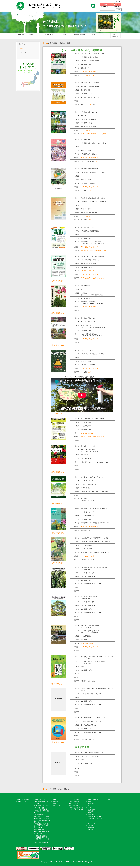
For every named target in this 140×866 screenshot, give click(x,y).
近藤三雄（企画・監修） (88, 321)
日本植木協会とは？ (106, 7)
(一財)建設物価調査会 (87, 515)
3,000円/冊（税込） (87, 580)
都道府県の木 (74, 805)
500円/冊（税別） (86, 361)
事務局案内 (91, 803)
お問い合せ (117, 7)
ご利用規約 (91, 814)
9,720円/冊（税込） (87, 238)
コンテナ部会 (91, 824)
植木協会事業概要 (93, 800)
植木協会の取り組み (41, 800)
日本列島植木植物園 (41, 835)
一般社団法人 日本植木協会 (89, 57)
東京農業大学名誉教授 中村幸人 (91, 86)
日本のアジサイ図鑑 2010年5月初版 (92, 752)
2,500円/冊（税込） (87, 609)
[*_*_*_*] (58, 73)
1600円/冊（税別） (86, 458)
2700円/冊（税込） (86, 488)
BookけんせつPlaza (87, 433)
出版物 (54, 803)
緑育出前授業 (39, 814)
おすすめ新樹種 (74, 801)
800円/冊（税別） (86, 209)
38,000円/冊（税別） (87, 298)
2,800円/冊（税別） (87, 330)
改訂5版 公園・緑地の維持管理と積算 (92, 256)
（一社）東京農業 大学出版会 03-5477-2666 (94, 491)
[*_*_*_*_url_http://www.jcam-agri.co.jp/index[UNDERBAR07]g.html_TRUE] (57, 848)
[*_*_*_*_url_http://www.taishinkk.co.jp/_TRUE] (45, 848)
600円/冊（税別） (86, 150)
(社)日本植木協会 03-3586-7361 (91, 584)
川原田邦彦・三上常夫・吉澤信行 (91, 756)
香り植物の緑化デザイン (88, 318)
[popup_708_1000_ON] (58, 132)
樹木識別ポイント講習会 (42, 816)
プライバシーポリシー (94, 816)
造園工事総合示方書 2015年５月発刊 (92, 418)
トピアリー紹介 (74, 803)
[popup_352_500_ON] (58, 160)
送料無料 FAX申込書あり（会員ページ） (93, 436)
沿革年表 (90, 801)
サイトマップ (117, 1)
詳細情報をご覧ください (88, 530)
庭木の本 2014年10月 (88, 446)
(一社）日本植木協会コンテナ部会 (91, 694)
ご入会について (92, 809)
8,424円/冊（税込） (87, 670)
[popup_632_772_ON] (58, 463)
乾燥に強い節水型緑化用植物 (89, 169)
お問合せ (90, 813)
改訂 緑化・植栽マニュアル (89, 112)
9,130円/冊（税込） (87, 123)
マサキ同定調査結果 (41, 809)
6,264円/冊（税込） (87, 267)
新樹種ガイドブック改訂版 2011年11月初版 (94, 508)
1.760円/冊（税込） (87, 93)
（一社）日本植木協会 (87, 480)
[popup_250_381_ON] (58, 560)
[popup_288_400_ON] (58, 338)
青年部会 (90, 829)
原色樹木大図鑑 (85, 286)
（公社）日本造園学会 (87, 422)
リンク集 (107, 800)
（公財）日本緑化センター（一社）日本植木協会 (95, 541)
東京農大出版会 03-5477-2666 (90, 97)
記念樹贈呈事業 (39, 829)
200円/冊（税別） (86, 179)
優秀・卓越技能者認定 (41, 842)
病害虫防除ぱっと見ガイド (89, 350)
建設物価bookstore (86, 68)
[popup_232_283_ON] (58, 643)
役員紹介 (90, 807)
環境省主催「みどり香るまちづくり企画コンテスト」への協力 (41, 825)
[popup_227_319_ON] (58, 497)
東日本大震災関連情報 (76, 809)
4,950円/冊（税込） (87, 429)
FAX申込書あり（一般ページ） (90, 75)
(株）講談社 (84, 455)
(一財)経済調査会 (86, 426)
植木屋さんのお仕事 (23, 800)
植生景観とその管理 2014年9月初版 (92, 477)
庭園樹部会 (91, 825)
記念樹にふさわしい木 (76, 807)
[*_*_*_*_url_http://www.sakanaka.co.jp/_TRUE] (68, 848)
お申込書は (86, 190)
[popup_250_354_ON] (58, 677)
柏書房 (83, 666)
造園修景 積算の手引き (87, 227)
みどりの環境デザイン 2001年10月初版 (93, 717)
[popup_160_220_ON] (58, 588)
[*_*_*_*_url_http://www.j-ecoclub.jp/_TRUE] (27, 855)
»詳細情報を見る (57, 281)
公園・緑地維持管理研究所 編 (90, 260)
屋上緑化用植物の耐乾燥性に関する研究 (93, 198)
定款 (89, 805)
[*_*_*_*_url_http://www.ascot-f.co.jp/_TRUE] (21, 848)
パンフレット (56, 805)
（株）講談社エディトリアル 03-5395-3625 (94, 462)
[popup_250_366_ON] (58, 739)
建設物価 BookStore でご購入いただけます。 (94, 250)
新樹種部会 (91, 827)
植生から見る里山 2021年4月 (90, 83)
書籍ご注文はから (88, 104)
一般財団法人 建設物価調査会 (90, 61)
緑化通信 (55, 801)
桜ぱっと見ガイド (86, 139)
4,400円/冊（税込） (87, 64)
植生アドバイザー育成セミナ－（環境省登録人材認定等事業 (42, 820)
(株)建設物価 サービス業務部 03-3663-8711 (95, 523)
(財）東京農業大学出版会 (88, 725)
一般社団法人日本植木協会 (89, 154)
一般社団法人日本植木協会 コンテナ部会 (93, 143)
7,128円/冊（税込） (87, 519)
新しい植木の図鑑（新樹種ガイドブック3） (94, 53)
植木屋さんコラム (23, 801)
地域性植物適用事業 (41, 837)
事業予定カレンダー (93, 811)
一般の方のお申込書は (89, 161)
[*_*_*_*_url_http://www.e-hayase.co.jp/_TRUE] (33, 848)
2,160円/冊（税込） (87, 701)
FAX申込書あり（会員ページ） (90, 71)
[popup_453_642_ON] (58, 439)
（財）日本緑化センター (88, 576)
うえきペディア (74, 800)
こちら (91, 104)
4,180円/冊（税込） (87, 639)
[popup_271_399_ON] (58, 371)
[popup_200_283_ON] (58, 529)
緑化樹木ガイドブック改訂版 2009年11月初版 (94, 538)
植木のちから (56, 800)
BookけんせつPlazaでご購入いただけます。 (94, 134)
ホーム (45, 43)
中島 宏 (83, 115)
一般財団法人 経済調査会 (88, 119)
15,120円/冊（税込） (87, 549)
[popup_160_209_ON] (58, 615)
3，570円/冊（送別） (87, 763)
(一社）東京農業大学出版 (88, 484)
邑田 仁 (83, 289)
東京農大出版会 (85, 90)
